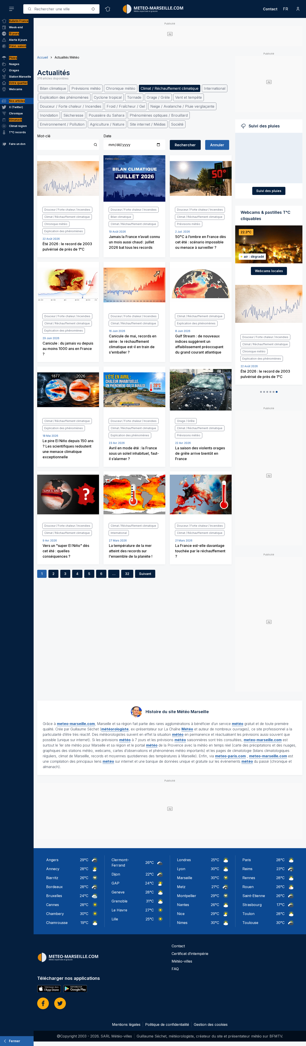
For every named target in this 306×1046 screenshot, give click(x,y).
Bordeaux (54, 886)
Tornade (134, 97)
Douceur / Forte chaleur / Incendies (70, 106)
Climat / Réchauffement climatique (169, 88)
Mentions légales (126, 1024)
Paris (246, 860)
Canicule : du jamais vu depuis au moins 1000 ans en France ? (68, 348)
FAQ (175, 969)
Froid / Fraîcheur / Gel (126, 106)
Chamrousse (57, 922)
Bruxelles (54, 895)
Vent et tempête (188, 97)
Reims (247, 869)
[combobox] (61, 9)
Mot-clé (43, 136)
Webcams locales (269, 271)
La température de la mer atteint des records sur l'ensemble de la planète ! (130, 551)
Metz (181, 886)
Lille (115, 919)
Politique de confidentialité (167, 1024)
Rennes (248, 878)
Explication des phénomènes (64, 97)
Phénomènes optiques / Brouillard (159, 115)
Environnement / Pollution (62, 124)
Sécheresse (73, 115)
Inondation (49, 115)
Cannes (52, 904)
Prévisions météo (86, 88)
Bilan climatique (53, 88)
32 (127, 574)
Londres (184, 860)
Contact (270, 9)
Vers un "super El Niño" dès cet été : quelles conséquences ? (66, 551)
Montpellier (186, 895)
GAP (115, 883)
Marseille (184, 878)
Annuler (217, 145)
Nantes (183, 904)
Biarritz (52, 878)
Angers (52, 860)
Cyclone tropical (108, 97)
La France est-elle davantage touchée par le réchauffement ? (200, 551)
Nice (181, 913)
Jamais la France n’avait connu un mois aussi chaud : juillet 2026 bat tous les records (134, 242)
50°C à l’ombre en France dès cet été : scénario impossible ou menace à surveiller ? (200, 242)
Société (177, 124)
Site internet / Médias (148, 124)
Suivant (145, 574)
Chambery (55, 913)
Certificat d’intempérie (190, 953)
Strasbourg (252, 904)
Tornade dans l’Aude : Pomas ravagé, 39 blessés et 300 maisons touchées (265, 355)
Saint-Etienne (253, 895)
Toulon (248, 913)
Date (107, 136)
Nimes (182, 922)
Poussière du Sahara (106, 115)
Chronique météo (120, 88)
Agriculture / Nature (107, 124)
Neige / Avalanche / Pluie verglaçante (182, 106)
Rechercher (185, 145)
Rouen (248, 886)
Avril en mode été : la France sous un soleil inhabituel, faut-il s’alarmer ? (134, 453)
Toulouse (250, 922)
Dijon (116, 874)
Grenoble (119, 901)
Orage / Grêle (158, 97)
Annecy (52, 869)
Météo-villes (182, 961)
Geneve (118, 892)
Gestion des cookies (211, 1024)
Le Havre (119, 910)
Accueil (42, 57)
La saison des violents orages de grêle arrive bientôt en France (200, 453)
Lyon (181, 869)
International (214, 88)
